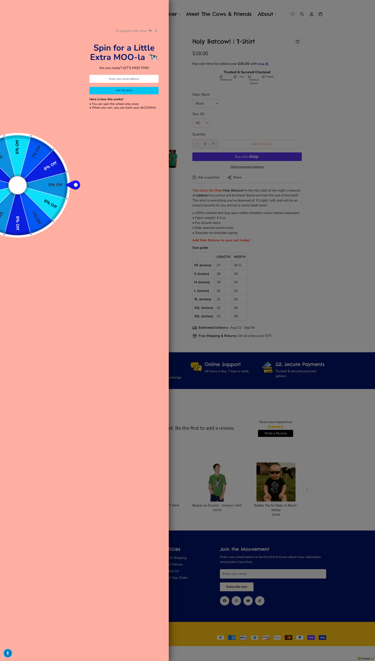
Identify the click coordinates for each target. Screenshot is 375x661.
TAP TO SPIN (124, 90)
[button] (7, 653)
